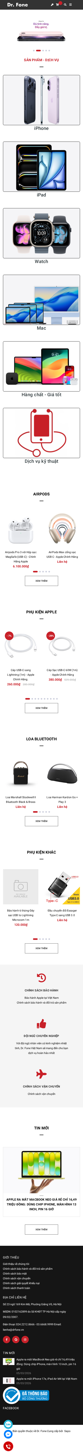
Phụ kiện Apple (41, 612)
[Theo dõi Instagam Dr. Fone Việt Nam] (25, 1339)
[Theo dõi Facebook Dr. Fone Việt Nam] (6, 1339)
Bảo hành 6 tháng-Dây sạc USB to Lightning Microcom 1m (21, 915)
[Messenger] (8, 1434)
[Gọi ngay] (8, 1446)
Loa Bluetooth (41, 739)
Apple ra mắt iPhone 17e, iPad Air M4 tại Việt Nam (46, 1378)
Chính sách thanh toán (16, 1288)
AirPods (41, 494)
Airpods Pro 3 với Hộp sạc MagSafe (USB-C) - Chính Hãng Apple (20, 557)
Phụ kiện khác (41, 852)
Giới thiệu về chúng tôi (16, 1263)
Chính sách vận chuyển (41, 1093)
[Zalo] (8, 1424)
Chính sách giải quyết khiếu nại (21, 1283)
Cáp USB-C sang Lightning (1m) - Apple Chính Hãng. (20, 675)
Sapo (67, 1431)
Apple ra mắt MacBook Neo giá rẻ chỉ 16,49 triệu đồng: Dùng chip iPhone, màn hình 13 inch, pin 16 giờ (41, 1204)
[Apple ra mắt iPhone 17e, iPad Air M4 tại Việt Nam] (8, 1380)
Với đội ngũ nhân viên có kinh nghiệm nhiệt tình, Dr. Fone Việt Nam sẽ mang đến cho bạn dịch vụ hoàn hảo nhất (41, 1048)
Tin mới (41, 1128)
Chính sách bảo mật (15, 1273)
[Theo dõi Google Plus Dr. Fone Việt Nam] (15, 1339)
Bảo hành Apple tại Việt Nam (42, 997)
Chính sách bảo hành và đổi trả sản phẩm (41, 1002)
